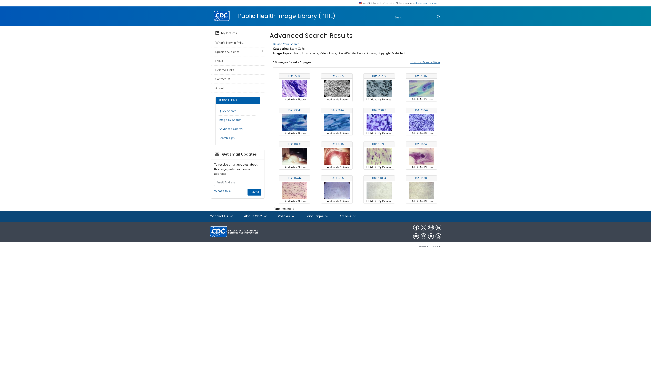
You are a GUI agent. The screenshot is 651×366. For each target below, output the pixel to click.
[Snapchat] (431, 236)
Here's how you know (427, 3)
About (219, 88)
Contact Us (222, 79)
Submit (254, 192)
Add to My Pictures (295, 99)
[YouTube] (416, 236)
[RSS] (438, 236)
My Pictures (228, 33)
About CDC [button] (253, 216)
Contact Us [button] (219, 216)
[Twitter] (423, 227)
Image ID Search (230, 120)
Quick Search (227, 111)
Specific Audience (227, 52)
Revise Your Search (286, 44)
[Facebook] (416, 227)
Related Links (224, 70)
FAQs (219, 61)
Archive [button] (345, 216)
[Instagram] (431, 227)
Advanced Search (231, 129)
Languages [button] (315, 216)
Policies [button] (284, 216)
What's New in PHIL (229, 43)
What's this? (222, 191)
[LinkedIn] (438, 227)
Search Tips (227, 138)
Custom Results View (425, 62)
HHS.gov (424, 246)
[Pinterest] (423, 236)
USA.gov (436, 246)
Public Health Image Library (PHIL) (286, 16)
